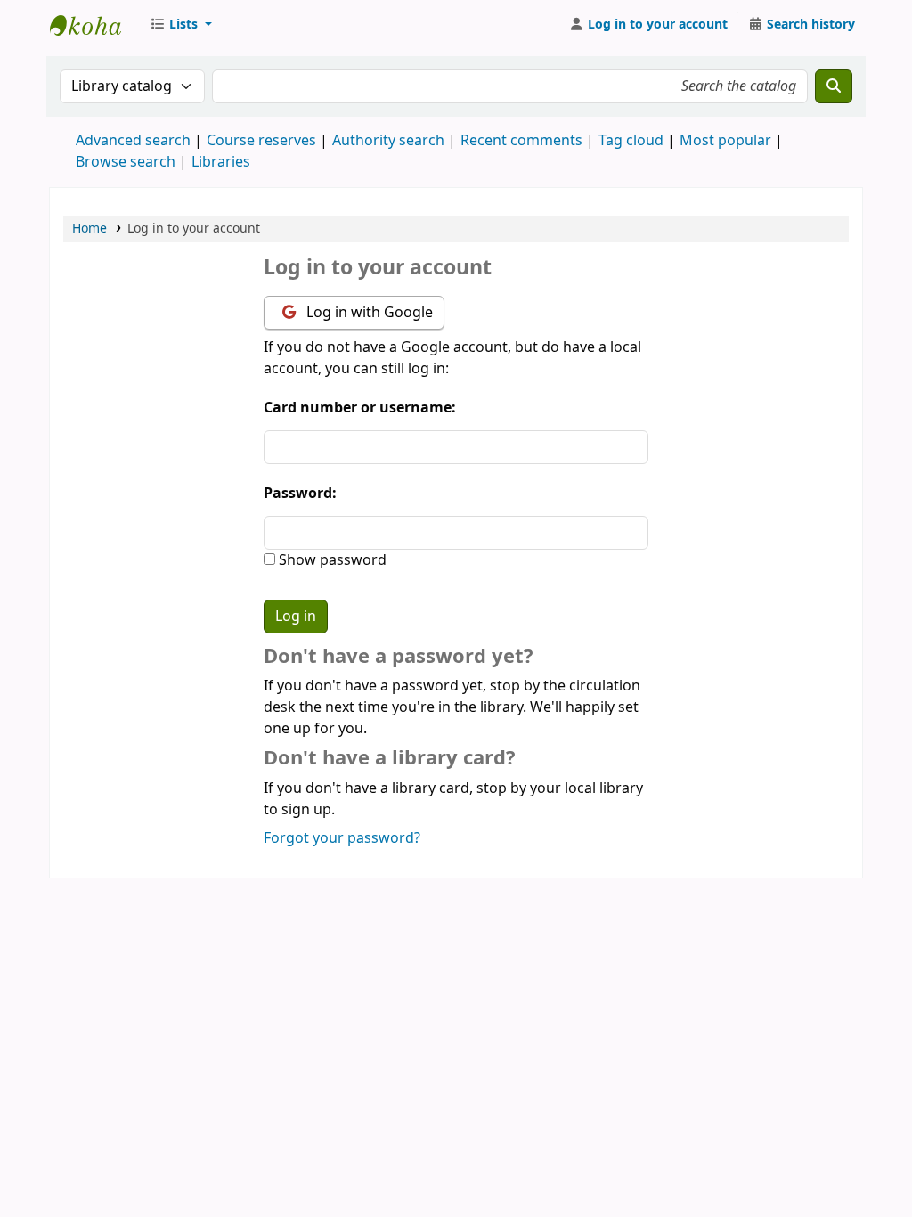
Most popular (725, 140)
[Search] (833, 86)
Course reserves (261, 140)
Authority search (388, 140)
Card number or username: (360, 408)
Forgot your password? (342, 838)
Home (89, 228)
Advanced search (133, 140)
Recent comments (521, 140)
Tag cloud (631, 140)
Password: (300, 493)
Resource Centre (94, 25)
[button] (180, 25)
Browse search (125, 162)
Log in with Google (368, 312)
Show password (331, 560)
